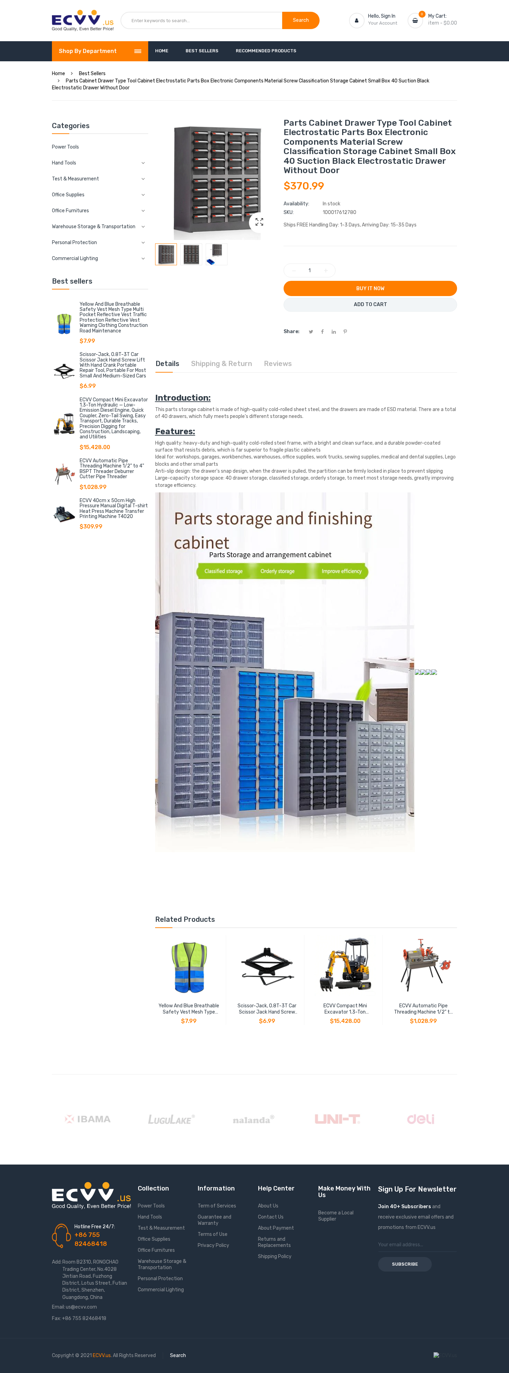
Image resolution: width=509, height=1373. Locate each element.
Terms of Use (212, 1234)
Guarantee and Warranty (214, 1220)
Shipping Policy (275, 1256)
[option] (166, 254)
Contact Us (271, 1217)
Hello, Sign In (381, 16)
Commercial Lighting (161, 1290)
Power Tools (65, 147)
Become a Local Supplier (336, 1216)
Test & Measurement (161, 1228)
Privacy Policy (213, 1245)
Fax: (56, 1318)
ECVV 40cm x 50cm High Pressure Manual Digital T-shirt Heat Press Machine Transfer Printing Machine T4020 (114, 508)
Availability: (296, 204)
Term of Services (217, 1206)
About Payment (276, 1228)
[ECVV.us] (83, 17)
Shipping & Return (221, 363)
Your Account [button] (382, 23)
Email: (58, 1307)
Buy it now (370, 289)
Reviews (278, 363)
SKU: (289, 212)
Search (178, 1355)
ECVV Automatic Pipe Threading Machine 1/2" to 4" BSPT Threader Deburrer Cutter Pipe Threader (112, 469)
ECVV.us (102, 1355)
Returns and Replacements (274, 1242)
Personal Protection (160, 1279)
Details (167, 363)
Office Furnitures (156, 1250)
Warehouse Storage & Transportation (162, 1264)
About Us (268, 1206)
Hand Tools (150, 1217)
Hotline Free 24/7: (94, 1227)
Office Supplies (154, 1239)
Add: (57, 1262)
